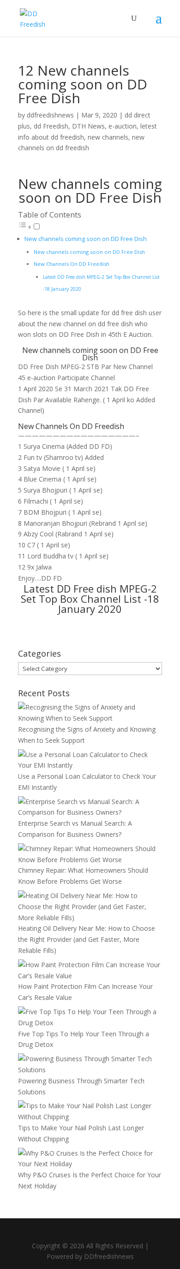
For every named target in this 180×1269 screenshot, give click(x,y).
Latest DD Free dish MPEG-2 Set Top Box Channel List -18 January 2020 (90, 599)
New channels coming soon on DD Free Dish (85, 239)
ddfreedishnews (50, 115)
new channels (108, 137)
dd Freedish (51, 126)
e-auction (122, 126)
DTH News (88, 126)
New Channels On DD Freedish (71, 263)
